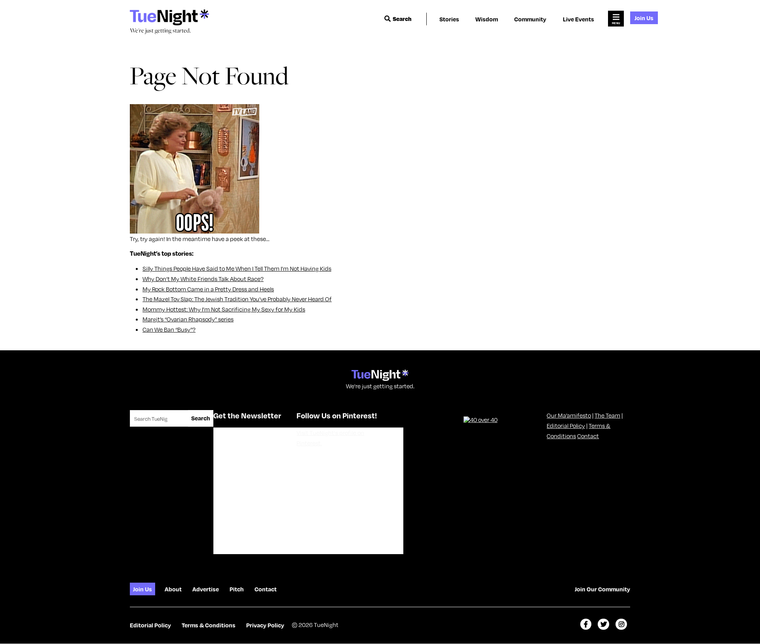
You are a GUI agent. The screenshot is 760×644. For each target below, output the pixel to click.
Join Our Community (602, 589)
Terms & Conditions (209, 625)
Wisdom (486, 19)
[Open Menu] (616, 19)
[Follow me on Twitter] (603, 624)
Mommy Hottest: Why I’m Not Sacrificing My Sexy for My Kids (223, 309)
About (173, 589)
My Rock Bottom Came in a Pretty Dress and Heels (208, 289)
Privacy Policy (265, 625)
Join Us (644, 17)
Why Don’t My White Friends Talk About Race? (203, 279)
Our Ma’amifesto (569, 415)
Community (530, 19)
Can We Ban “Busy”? (169, 329)
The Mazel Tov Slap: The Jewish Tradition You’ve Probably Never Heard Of (237, 299)
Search (402, 19)
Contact (588, 436)
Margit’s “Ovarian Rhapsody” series (188, 319)
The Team (607, 415)
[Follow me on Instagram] (621, 624)
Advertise (205, 589)
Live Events (578, 19)
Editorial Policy (566, 425)
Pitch (237, 589)
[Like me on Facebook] (586, 624)
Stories (449, 19)
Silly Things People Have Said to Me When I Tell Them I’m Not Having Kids (236, 268)
